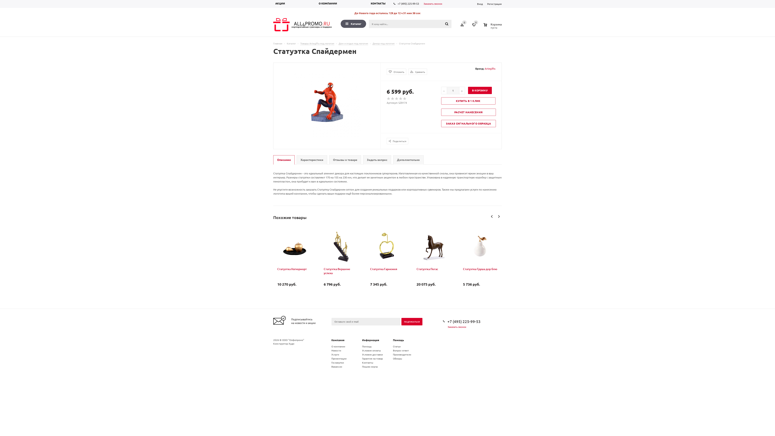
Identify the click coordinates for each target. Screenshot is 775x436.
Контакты (378, 3)
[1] (389, 99)
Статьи (397, 346)
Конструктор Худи (283, 343)
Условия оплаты (371, 350)
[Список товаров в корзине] (493, 27)
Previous (492, 216)
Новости (336, 350)
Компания (338, 340)
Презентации (339, 358)
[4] (401, 99)
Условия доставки (372, 354)
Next (499, 216)
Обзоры (397, 358)
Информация (370, 340)
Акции (280, 3)
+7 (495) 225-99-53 (408, 3)
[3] (397, 99)
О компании (328, 3)
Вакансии (336, 366)
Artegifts (490, 68)
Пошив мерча (370, 366)
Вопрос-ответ (401, 350)
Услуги (335, 354)
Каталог (356, 23)
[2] (393, 99)
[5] (405, 99)
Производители (402, 354)
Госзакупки (337, 362)
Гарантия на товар (372, 358)
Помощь (398, 340)
